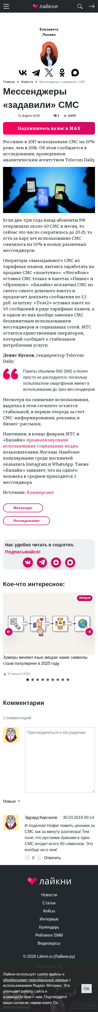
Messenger (23, 508)
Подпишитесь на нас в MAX (49, 128)
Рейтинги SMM (49, 935)
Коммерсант (40, 492)
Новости (49, 895)
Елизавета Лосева (49, 32)
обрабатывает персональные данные (35, 980)
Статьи (49, 903)
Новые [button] (10, 801)
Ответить (52, 858)
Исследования (26, 521)
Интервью (49, 919)
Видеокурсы (49, 943)
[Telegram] (36, 73)
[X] (49, 73)
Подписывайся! (22, 551)
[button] (27, 679)
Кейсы (49, 911)
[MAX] (75, 73)
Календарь (49, 927)
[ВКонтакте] (23, 73)
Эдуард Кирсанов (41, 817)
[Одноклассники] (62, 73)
